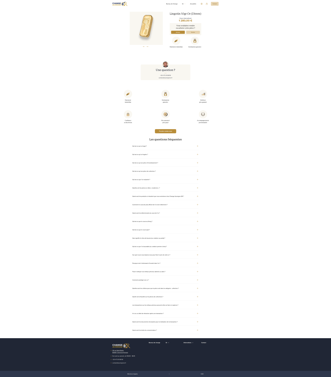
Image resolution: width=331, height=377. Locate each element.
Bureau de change (154, 343)
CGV (202, 374)
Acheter (178, 32)
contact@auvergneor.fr (165, 78)
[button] (184, 4)
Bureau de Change (172, 4)
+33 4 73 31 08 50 (165, 75)
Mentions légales (132, 374)
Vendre (193, 32)
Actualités (193, 4)
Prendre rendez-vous (165, 131)
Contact (215, 4)
